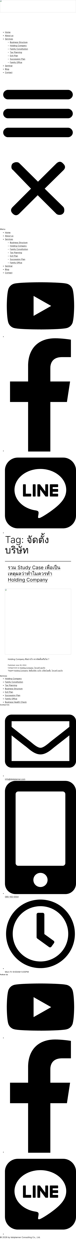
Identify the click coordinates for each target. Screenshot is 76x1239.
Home (7, 32)
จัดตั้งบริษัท (33, 671)
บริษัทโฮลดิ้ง (46, 671)
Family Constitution (19, 49)
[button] (38, 152)
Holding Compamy (21, 671)
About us (9, 35)
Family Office (16, 62)
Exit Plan (14, 56)
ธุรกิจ (39, 671)
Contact (8, 72)
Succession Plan (17, 59)
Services (9, 39)
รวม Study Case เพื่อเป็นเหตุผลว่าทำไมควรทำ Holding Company (34, 573)
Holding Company (18, 45)
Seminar (9, 66)
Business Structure (19, 42)
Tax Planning (16, 52)
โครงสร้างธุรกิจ (39, 668)
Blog (7, 69)
